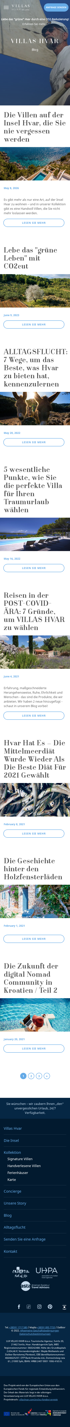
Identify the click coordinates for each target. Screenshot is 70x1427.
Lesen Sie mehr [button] (34, 222)
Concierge (12, 1191)
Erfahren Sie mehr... (35, 21)
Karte (11, 1179)
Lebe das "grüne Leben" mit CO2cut (30, 259)
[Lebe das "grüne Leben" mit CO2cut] (35, 293)
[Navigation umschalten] (6, 8)
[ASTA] (35, 1287)
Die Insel (11, 1140)
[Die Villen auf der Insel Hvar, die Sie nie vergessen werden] (35, 166)
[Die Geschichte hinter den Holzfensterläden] (35, 904)
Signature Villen (19, 1159)
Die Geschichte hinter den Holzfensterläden (33, 869)
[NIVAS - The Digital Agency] (64, 1307)
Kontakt (10, 1251)
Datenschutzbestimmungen (35, 1334)
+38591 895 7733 (46, 1327)
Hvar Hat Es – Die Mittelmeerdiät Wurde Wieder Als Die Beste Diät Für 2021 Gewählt (35, 759)
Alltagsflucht (14, 1227)
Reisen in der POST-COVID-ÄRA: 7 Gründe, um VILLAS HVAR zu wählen (34, 612)
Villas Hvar (13, 1128)
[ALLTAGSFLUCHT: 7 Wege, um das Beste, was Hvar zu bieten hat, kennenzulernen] (35, 411)
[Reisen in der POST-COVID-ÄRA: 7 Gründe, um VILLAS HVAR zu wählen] (35, 655)
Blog (8, 1215)
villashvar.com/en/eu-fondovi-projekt (38, 1399)
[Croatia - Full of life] (21, 1274)
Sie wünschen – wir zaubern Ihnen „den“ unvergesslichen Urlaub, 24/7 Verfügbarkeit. (35, 1108)
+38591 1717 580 (18, 1327)
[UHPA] (47, 1274)
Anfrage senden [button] (56, 7)
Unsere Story (15, 1203)
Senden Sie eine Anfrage (25, 1239)
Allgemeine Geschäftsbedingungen (39, 1330)
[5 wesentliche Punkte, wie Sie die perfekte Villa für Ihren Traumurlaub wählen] (35, 537)
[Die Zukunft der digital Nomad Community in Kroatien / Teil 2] (35, 1017)
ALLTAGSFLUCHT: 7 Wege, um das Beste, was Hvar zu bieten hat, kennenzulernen (36, 368)
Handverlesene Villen (24, 1166)
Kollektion (12, 1152)
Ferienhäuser (17, 1172)
